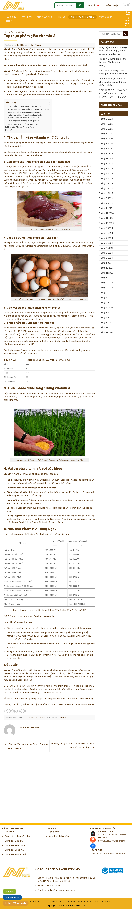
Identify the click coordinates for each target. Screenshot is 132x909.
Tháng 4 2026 (106, 138)
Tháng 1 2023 (105, 322)
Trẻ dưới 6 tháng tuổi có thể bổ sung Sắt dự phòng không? (112, 62)
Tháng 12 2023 (106, 267)
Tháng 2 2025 (106, 203)
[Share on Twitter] (11, 711)
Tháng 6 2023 (106, 297)
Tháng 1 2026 (105, 148)
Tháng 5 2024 (106, 243)
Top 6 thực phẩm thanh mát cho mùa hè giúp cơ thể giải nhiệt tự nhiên (113, 81)
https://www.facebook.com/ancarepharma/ (73, 704)
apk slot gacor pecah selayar (14, 782)
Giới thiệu (9, 831)
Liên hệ (8, 21)
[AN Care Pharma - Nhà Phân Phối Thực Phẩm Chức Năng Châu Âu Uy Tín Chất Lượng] (26, 5)
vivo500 (4, 812)
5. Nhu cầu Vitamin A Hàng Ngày (20, 127)
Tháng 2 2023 (106, 317)
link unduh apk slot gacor (12, 800)
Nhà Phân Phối (45, 17)
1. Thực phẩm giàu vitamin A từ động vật (23, 106)
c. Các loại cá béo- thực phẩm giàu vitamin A (25, 115)
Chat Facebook (12, 897)
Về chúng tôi (106, 17)
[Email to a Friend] (15, 711)
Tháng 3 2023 (106, 312)
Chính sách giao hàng (15, 845)
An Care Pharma (34, 45)
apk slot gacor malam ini (12, 794)
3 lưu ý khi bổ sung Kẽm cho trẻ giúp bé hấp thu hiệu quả (113, 72)
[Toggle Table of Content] (47, 102)
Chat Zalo (9, 891)
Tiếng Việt (91, 5)
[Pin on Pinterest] (20, 711)
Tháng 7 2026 (106, 123)
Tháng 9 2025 (106, 168)
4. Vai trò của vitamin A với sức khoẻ (21, 124)
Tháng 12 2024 (106, 213)
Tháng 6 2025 (106, 183)
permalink (62, 717)
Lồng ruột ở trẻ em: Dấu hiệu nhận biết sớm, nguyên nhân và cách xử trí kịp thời (113, 50)
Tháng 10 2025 (106, 163)
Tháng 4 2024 (106, 248)
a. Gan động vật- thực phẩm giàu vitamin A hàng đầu (29, 109)
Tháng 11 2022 (106, 332)
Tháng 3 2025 (106, 198)
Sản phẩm (26, 17)
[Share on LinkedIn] (25, 711)
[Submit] (80, 5)
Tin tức (61, 17)
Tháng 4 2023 (106, 307)
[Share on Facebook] (6, 711)
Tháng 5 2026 (106, 133)
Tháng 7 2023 (106, 292)
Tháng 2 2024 (106, 258)
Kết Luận (9, 130)
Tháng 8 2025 (106, 173)
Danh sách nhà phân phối (17, 836)
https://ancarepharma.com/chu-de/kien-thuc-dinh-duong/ (66, 698)
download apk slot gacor (12, 770)
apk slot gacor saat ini (10, 788)
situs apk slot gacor (9, 806)
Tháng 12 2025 (106, 153)
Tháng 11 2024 (106, 218)
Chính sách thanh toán (16, 854)
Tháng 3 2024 (106, 253)
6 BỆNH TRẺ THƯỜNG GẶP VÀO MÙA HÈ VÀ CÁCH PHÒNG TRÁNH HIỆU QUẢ (113, 93)
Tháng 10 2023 (106, 277)
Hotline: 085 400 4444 (15, 903)
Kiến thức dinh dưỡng (82, 17)
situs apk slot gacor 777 (12, 776)
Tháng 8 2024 (106, 233)
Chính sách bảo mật (14, 850)
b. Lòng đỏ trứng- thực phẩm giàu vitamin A (25, 112)
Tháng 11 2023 (106, 272)
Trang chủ (10, 17)
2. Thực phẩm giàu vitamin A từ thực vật (23, 118)
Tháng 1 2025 (105, 208)
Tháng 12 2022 (106, 327)
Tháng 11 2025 (106, 158)
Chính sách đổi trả (14, 841)
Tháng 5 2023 (106, 302)
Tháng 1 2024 (106, 263)
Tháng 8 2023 (106, 287)
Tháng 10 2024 (106, 223)
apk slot (4, 764)
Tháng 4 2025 (106, 193)
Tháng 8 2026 (106, 118)
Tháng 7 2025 (106, 178)
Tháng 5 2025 (106, 188)
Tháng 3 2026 (106, 143)
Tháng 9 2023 (106, 282)
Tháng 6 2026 (106, 129)
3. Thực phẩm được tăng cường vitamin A (23, 121)
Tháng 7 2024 (106, 238)
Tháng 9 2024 (106, 228)
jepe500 (4, 818)
